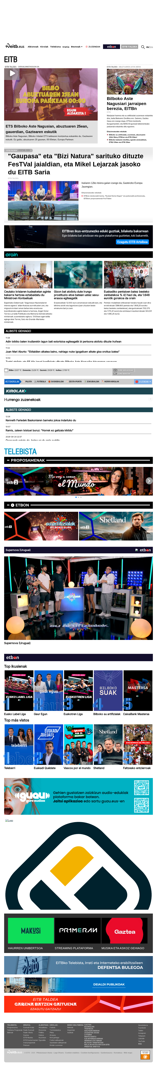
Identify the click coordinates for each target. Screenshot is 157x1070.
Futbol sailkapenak (57, 1040)
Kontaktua (118, 1053)
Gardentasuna (106, 1053)
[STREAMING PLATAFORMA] (78, 930)
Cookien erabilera (72, 1053)
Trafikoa (88, 1029)
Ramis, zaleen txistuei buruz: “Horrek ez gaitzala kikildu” (39, 430)
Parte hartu (90, 1037)
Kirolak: (54, 1025)
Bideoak (10, 1032)
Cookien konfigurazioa (90, 1053)
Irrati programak (29, 1043)
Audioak (70, 1032)
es (152, 47)
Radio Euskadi (28, 1030)
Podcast (26, 1045)
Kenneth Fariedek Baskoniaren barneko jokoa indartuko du (41, 420)
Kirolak (44, 47)
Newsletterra (143, 1025)
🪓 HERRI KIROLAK (110, 382)
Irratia (66, 47)
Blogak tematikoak (93, 1043)
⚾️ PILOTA (27, 382)
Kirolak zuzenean (56, 1045)
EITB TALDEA (129, 46)
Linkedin (141, 1038)
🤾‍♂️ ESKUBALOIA (91, 382)
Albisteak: (44, 1025)
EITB (10, 59)
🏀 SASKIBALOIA (56, 382)
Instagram (142, 1033)
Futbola (52, 1027)
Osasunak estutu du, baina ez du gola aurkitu (33, 440)
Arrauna (53, 1035)
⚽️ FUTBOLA (40, 382)
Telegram (141, 1036)
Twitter (140, 1030)
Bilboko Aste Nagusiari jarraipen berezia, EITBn (126, 103)
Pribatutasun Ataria (44, 1053)
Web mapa (128, 1053)
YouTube (141, 1041)
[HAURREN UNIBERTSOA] (31, 930)
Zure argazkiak (125, 370)
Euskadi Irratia (28, 1027)
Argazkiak (71, 1030)
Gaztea (26, 1035)
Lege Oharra (59, 1053)
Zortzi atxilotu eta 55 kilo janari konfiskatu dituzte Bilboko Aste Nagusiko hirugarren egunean (61, 361)
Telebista (55, 47)
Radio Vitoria (28, 1032)
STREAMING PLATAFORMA (74, 948)
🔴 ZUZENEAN (142, 381)
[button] (76, 497)
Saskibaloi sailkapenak (58, 1043)
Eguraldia (42, 1040)
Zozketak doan (91, 1033)
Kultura (41, 1035)
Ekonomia (42, 1030)
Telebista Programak (15, 1030)
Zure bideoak (124, 374)
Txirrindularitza (55, 1030)
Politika (41, 1032)
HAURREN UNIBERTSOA (25, 948)
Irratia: (27, 1025)
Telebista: (12, 1025)
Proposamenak (28, 460)
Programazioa (12, 1027)
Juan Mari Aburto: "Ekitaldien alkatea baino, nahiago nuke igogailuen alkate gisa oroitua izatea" (63, 351)
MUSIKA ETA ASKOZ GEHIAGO (122, 948)
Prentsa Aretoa (92, 1047)
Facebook (142, 1028)
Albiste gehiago (18, 331)
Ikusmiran (42, 1037)
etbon (22, 505)
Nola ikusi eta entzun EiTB (96, 1045)
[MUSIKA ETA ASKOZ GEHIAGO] (124, 930)
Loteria (88, 1035)
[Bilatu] (143, 47)
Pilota (52, 1032)
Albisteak (33, 47)
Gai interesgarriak (93, 1039)
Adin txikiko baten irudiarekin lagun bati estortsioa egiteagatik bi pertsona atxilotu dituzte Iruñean (63, 341)
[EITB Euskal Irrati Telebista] (15, 45)
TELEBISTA (20, 452)
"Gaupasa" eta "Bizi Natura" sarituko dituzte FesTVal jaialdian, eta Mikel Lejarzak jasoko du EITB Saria (75, 164)
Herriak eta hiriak (93, 1041)
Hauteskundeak (92, 1031)
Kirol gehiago (54, 1037)
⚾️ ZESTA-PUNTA (74, 382)
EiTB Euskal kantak (30, 1040)
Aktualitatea (43, 1027)
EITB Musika (28, 1037)
